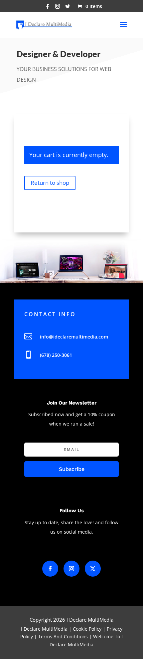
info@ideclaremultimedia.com (74, 337)
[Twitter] (67, 8)
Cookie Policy (87, 629)
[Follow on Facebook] (50, 569)
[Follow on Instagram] (71, 569)
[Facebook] (47, 8)
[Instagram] (57, 8)
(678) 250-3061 (56, 355)
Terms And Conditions (63, 636)
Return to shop (50, 182)
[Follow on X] (93, 569)
